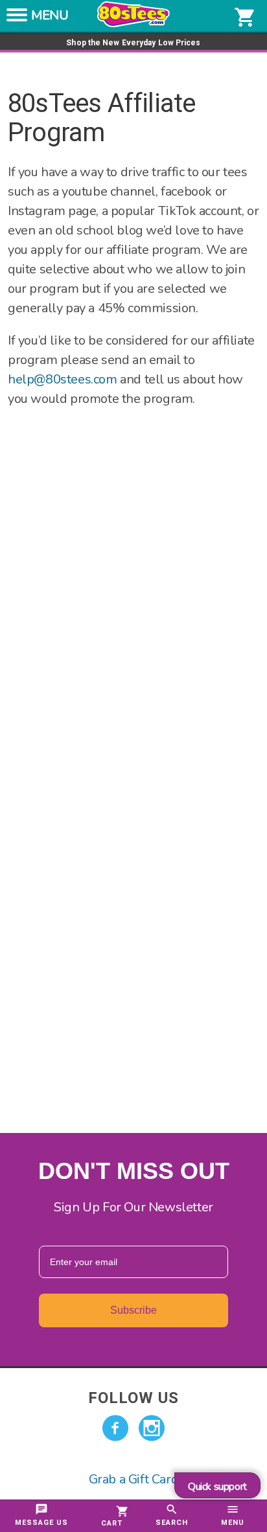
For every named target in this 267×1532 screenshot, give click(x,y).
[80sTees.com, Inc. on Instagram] (151, 1428)
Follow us (133, 1398)
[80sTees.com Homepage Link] (133, 24)
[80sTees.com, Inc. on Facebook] (115, 1428)
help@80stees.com (62, 379)
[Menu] (16, 18)
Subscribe (133, 1310)
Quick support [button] (217, 1487)
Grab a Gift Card (134, 1479)
